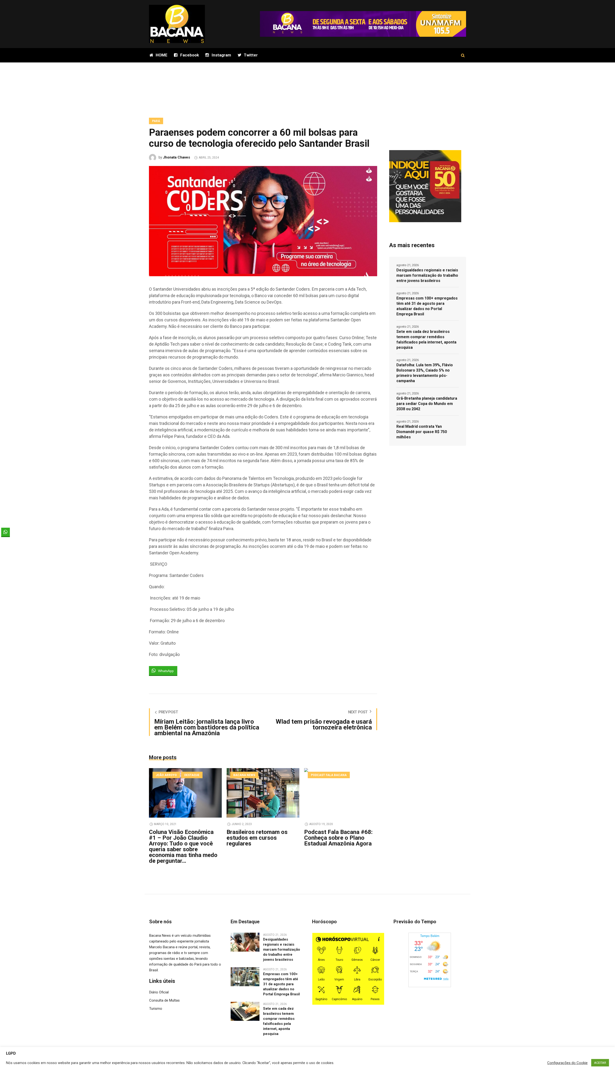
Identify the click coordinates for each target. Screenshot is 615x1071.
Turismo (155, 1008)
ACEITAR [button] (600, 1063)
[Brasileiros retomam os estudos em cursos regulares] (263, 793)
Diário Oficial (159, 992)
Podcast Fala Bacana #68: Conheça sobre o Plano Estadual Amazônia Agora (338, 838)
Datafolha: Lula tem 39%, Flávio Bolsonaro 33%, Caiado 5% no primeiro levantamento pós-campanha (424, 373)
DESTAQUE (191, 775)
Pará (156, 121)
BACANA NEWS (244, 775)
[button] (5, 541)
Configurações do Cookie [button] (567, 1063)
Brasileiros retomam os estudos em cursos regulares (257, 838)
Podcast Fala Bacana (329, 775)
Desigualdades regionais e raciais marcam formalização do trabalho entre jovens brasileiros (427, 275)
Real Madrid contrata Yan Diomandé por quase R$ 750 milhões (421, 431)
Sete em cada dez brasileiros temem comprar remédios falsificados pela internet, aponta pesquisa (426, 339)
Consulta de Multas (164, 1000)
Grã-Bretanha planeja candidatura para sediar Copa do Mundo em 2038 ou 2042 (426, 403)
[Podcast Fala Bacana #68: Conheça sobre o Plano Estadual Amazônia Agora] (340, 793)
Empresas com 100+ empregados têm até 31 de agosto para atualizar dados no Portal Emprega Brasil (427, 306)
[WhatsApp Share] (5, 532)
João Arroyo (166, 775)
